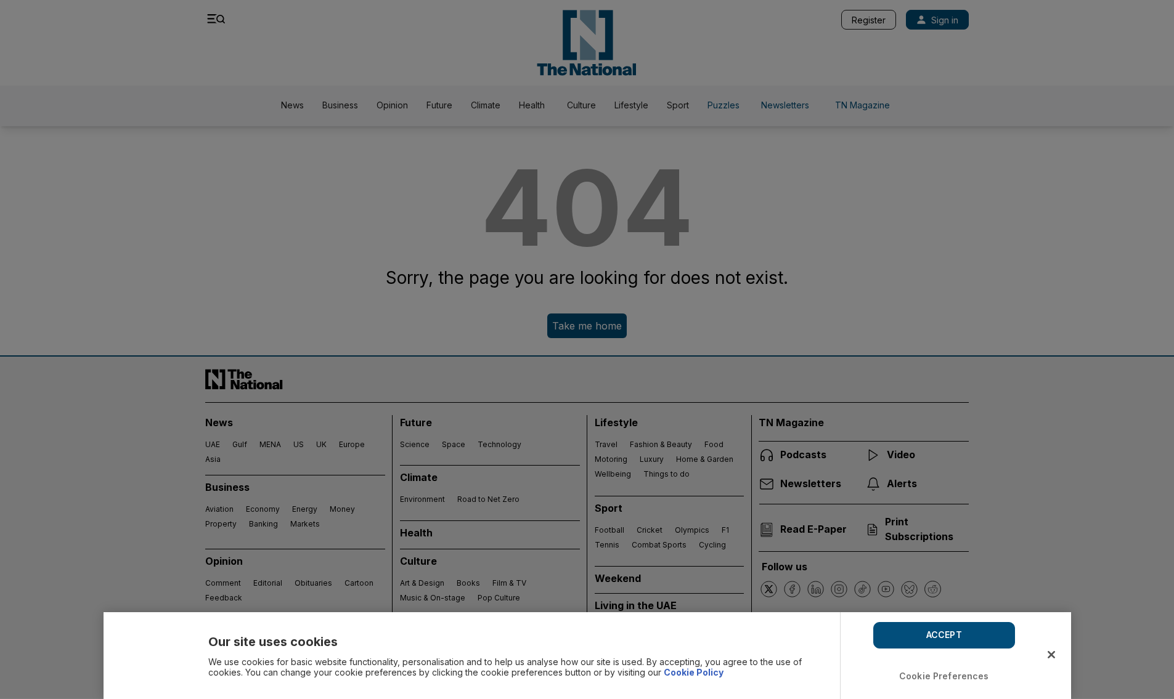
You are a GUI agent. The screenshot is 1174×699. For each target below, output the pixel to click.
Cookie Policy (694, 672)
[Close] (1051, 654)
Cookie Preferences (944, 676)
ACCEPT (944, 634)
